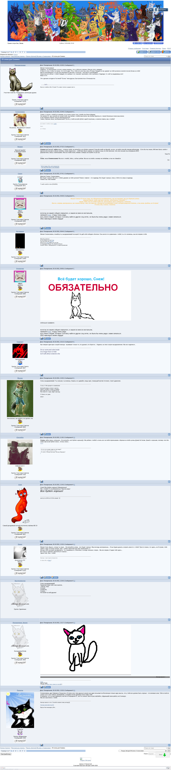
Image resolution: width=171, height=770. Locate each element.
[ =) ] (41, 443)
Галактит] (20, 342)
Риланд (20, 146)
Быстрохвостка (20, 581)
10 (74, 437)
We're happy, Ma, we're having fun (50, 166)
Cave (41, 681)
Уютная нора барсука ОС (47, 705)
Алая (20, 484)
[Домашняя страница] (54, 577)
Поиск (164, 48)
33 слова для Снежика (58, 56)
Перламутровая (20, 65)
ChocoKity (20, 437)
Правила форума (155, 48)
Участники (145, 48)
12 (74, 544)
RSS (168, 48)
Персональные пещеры (18, 56)
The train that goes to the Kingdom (50, 167)
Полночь (20, 690)
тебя (55, 123)
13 (74, 581)
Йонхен (20, 378)
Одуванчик (20, 196)
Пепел (20, 544)
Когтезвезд (20, 231)
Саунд (20, 173)
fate (53, 240)
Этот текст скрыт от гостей (54, 684)
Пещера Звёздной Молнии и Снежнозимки (38, 56)
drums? (52, 241)
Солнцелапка (20, 112)
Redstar (16, 54)
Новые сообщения (135, 48)
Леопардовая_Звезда (20, 622)
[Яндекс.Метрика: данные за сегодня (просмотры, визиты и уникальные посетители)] (85, 759)
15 (74, 690)
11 (74, 484)
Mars (49, 560)
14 (74, 622)
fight (48, 242)
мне (49, 215)
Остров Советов (5, 56)
